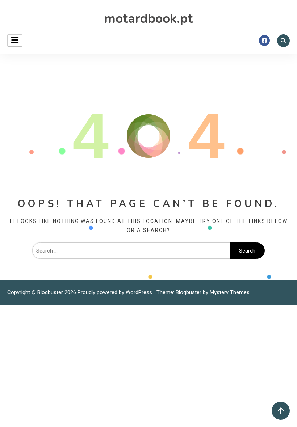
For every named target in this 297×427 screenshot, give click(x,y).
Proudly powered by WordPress (116, 292)
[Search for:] (131, 251)
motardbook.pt (148, 19)
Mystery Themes (230, 292)
